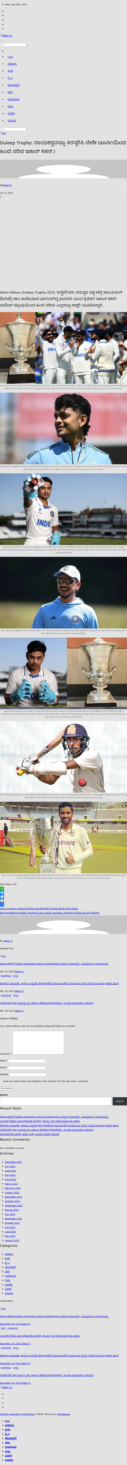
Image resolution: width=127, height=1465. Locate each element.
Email (3, 1068)
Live (10, 57)
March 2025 (11, 1184)
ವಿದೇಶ (11, 113)
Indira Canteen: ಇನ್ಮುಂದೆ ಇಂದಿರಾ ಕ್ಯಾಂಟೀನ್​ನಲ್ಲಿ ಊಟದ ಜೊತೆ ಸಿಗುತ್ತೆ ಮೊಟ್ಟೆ (39, 909)
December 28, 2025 (10, 1324)
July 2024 (10, 1214)
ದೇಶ (10, 92)
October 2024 (12, 1201)
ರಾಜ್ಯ (10, 106)
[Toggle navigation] (1, 40)
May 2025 (10, 1175)
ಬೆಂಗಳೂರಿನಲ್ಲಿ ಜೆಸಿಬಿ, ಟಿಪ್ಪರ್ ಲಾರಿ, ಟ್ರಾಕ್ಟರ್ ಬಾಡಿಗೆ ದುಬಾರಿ (29, 1134)
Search (4, 1095)
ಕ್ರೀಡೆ (10, 71)
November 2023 (13, 1219)
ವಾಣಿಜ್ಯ (9, 1285)
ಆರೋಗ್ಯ (12, 64)
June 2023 (10, 1232)
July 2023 (10, 1227)
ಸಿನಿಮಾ (12, 121)
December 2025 (13, 1162)
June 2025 (10, 1171)
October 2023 (12, 1223)
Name (4, 1061)
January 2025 (12, 1193)
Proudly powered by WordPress (17, 1414)
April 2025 (10, 1179)
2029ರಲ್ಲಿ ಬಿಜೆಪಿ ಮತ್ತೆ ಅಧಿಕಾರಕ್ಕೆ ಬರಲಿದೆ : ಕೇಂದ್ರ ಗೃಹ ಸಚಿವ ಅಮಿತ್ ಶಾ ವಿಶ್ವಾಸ (40, 1121)
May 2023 (10, 1236)
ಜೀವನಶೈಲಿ (14, 85)
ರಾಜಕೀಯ (13, 99)
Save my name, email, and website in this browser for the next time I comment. (45, 1081)
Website (4, 1074)
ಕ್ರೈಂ (10, 78)
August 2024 (12, 1210)
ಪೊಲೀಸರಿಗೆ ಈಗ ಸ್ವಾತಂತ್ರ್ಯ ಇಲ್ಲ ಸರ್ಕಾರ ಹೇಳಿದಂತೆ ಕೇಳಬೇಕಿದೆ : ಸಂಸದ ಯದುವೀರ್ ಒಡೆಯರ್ (47, 1003)
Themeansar (63, 1414)
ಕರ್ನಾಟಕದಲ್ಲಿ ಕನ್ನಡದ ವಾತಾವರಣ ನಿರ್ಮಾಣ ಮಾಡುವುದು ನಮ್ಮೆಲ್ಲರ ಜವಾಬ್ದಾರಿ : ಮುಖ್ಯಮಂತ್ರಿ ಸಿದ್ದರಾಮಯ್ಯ (54, 964)
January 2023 (12, 1240)
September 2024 (14, 1206)
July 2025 (10, 1166)
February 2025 (13, 1188)
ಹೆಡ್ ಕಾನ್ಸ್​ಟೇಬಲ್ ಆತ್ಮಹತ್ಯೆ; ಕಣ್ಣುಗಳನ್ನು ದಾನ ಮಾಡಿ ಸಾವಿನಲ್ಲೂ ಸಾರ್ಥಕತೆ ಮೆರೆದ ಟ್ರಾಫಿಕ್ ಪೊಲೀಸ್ (49, 913)
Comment (6, 1054)
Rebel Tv (7, 185)
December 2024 (13, 1197)
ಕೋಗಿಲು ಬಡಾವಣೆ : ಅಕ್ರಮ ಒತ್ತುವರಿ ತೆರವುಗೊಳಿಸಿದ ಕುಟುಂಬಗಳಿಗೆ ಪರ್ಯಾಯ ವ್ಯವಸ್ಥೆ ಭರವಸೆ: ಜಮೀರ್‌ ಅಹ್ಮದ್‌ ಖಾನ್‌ (59, 984)
